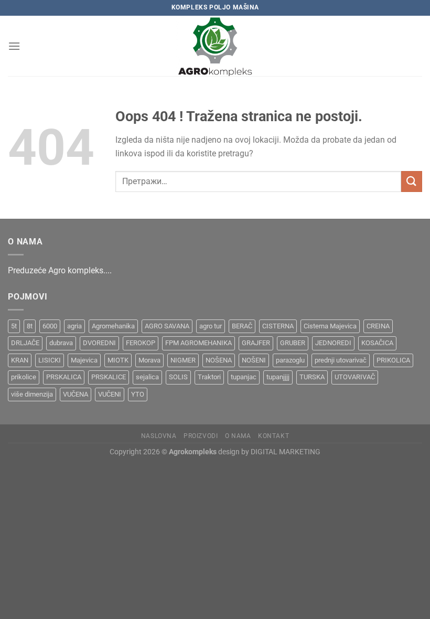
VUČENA (75, 394)
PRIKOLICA (393, 360)
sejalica (147, 377)
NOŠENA (219, 360)
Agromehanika (113, 326)
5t (14, 326)
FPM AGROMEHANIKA (198, 343)
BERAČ (242, 326)
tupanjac (243, 377)
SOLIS (178, 377)
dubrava (61, 343)
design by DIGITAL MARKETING (268, 451)
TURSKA (312, 377)
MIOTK (118, 360)
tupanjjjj (277, 377)
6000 (49, 326)
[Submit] (411, 181)
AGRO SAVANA (167, 326)
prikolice (23, 377)
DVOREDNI (99, 343)
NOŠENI (254, 360)
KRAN (19, 360)
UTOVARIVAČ (355, 377)
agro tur (210, 326)
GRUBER (292, 343)
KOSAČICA (377, 343)
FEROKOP (140, 343)
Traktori (209, 377)
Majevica (84, 360)
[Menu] (14, 46)
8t (30, 326)
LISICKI (49, 360)
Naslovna (159, 436)
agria (74, 326)
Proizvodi (201, 436)
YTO (137, 394)
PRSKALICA (63, 377)
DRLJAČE (25, 343)
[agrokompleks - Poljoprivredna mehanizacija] (215, 46)
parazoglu (290, 360)
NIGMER (183, 360)
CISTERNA (278, 326)
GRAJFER (256, 343)
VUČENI (109, 394)
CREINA (378, 326)
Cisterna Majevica (330, 326)
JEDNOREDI (333, 343)
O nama (238, 436)
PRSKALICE (108, 377)
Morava (149, 360)
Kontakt (273, 436)
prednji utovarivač (341, 360)
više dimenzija (32, 394)
